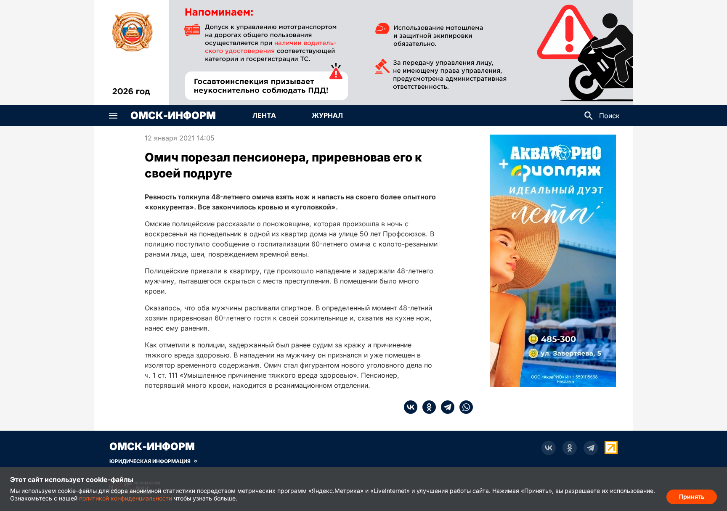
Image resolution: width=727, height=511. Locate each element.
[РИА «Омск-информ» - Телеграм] (591, 448)
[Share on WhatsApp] (463, 407)
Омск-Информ (173, 116)
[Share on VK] (410, 407)
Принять (691, 496)
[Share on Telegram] (445, 407)
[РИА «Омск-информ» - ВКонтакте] (548, 448)
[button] (113, 115)
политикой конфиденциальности (125, 498)
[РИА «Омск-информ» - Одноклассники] (569, 448)
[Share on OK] (426, 407)
